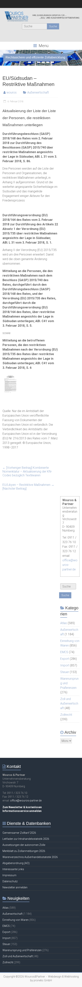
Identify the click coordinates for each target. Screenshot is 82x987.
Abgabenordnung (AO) (16, 863)
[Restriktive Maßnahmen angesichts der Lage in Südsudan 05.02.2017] (10, 375)
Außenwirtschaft (38, 92)
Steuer (64, 672)
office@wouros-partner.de (26, 800)
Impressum (9, 875)
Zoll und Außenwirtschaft (69, 703)
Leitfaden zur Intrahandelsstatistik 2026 (25, 838)
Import (64, 665)
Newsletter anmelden (14, 887)
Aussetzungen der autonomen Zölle (23, 844)
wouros (11, 92)
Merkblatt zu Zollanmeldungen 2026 (23, 851)
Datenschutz (10, 881)
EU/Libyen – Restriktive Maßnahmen (28, 486)
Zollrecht (66, 714)
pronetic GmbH (43, 980)
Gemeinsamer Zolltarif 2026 (19, 832)
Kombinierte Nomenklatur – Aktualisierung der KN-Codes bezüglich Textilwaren (27, 471)
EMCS (64, 652)
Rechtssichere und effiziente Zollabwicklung (35, 57)
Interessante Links (13, 869)
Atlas (63, 623)
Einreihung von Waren (15, 919)
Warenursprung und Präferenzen (22, 950)
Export (64, 659)
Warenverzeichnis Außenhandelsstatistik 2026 (30, 857)
